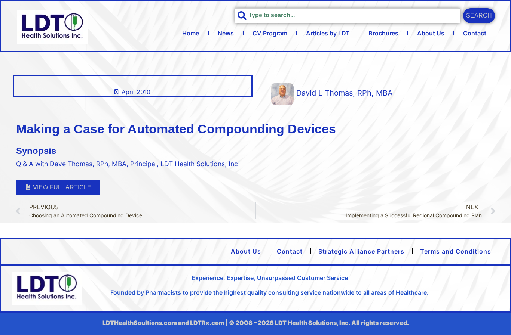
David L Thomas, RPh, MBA (344, 93)
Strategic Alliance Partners (361, 251)
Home (190, 33)
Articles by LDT (328, 33)
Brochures (383, 33)
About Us (430, 33)
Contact (474, 33)
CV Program (270, 33)
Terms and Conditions (455, 251)
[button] (58, 187)
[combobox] (347, 15)
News (226, 33)
